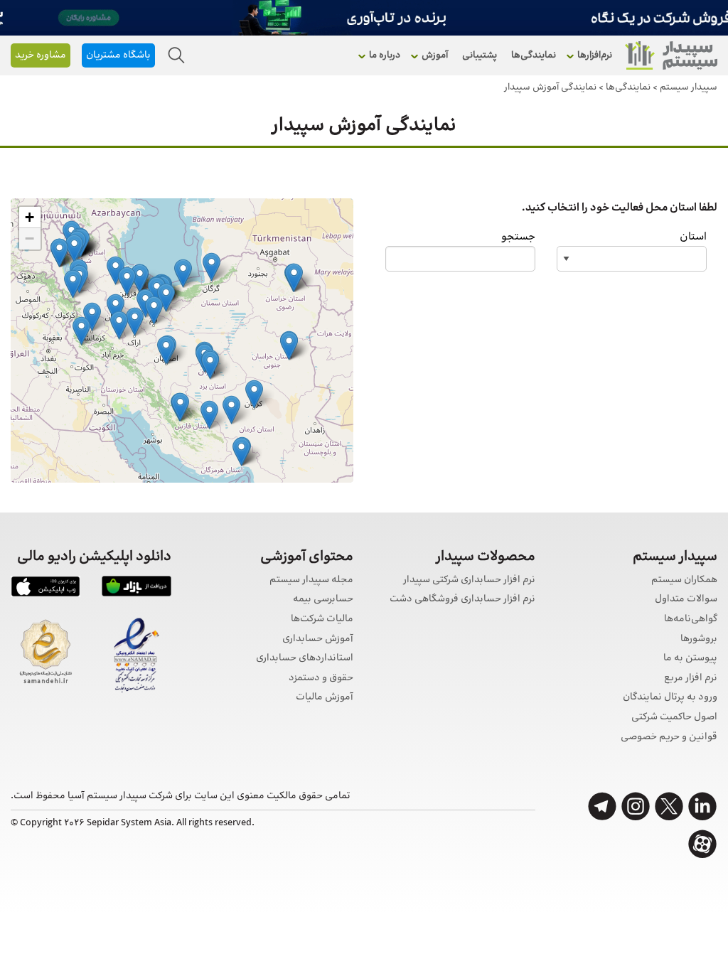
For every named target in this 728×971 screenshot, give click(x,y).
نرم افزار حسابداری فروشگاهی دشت (462, 599)
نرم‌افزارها (594, 55)
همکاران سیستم (684, 580)
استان (693, 237)
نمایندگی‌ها (533, 55)
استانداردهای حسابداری (304, 658)
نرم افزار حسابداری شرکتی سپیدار (469, 580)
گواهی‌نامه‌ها (690, 619)
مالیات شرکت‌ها (322, 619)
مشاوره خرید (40, 55)
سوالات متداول (686, 599)
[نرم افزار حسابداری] (671, 55)
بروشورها (698, 639)
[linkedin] (702, 806)
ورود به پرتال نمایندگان (670, 697)
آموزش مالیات (324, 697)
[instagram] (636, 806)
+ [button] (29, 217)
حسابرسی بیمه (323, 599)
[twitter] (669, 806)
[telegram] (602, 806)
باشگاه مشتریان (118, 55)
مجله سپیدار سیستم (311, 580)
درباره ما (384, 55)
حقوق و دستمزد (321, 678)
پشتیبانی (479, 55)
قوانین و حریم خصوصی (669, 737)
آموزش (435, 55)
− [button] (29, 238)
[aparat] (702, 844)
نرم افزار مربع (690, 678)
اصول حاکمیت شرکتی (674, 717)
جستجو (518, 237)
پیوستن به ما (690, 658)
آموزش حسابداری (317, 639)
